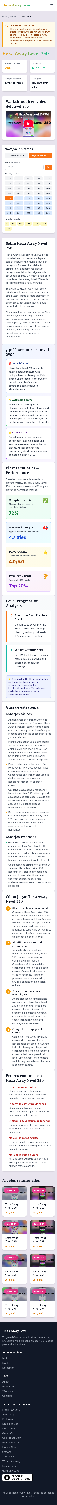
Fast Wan (7, 1419)
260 (9, 208)
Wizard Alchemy (11, 1461)
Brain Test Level (11, 1442)
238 (38, 183)
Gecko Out (8, 1433)
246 (19, 193)
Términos (7, 1391)
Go (48, 167)
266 (19, 213)
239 (48, 183)
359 (8, 229)
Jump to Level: (12, 162)
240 (9, 188)
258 (38, 203)
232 (28, 178)
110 (13, 224)
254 (48, 198)
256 (19, 203)
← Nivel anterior (16, 155)
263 (38, 208)
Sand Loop (8, 1414)
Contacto (7, 1395)
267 (28, 213)
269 (48, 213)
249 (48, 193)
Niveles (14, 16)
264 (48, 208)
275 (36, 224)
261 (18, 208)
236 (19, 183)
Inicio (4, 16)
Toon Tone (8, 1456)
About (5, 1381)
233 (38, 178)
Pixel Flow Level (11, 1409)
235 (9, 183)
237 (28, 183)
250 (9, 198)
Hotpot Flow (9, 1447)
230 (9, 178)
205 (28, 224)
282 (44, 224)
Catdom (6, 1451)
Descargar (8, 1367)
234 (48, 178)
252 (28, 198)
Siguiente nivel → (41, 155)
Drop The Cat (10, 1423)
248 (38, 193)
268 (38, 213)
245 (9, 193)
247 (28, 193)
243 (38, 188)
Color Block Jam (11, 1437)
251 (18, 198)
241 (18, 188)
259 (48, 203)
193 (20, 224)
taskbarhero (9, 1465)
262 (28, 208)
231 (18, 178)
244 (48, 188)
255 (9, 203)
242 (28, 188)
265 (9, 213)
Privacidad (8, 1386)
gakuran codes (10, 1470)
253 (38, 198)
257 (28, 203)
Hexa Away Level (16, 5)
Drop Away (8, 1428)
